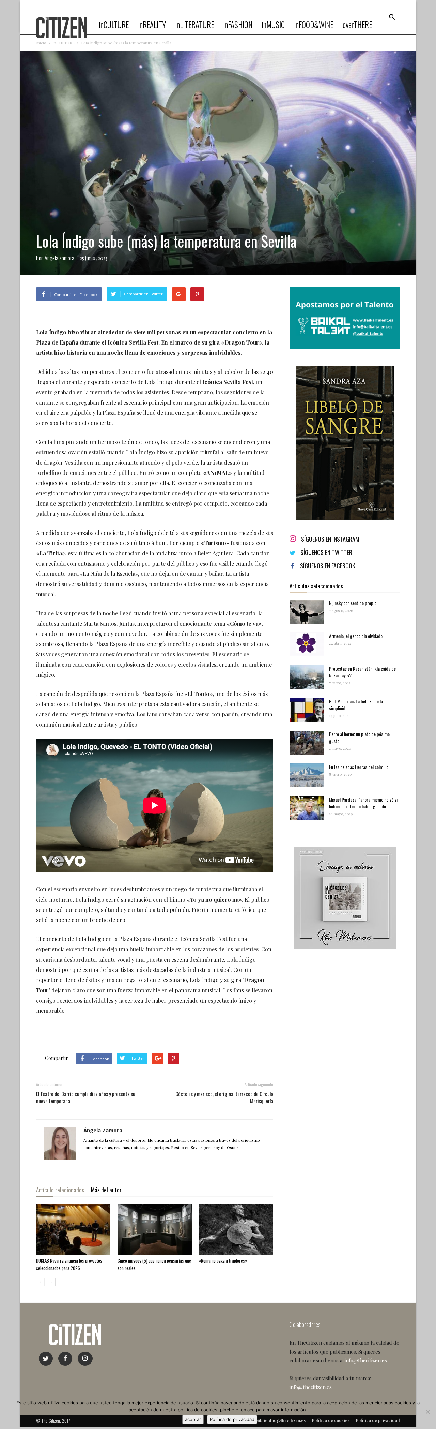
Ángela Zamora (59, 258)
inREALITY (152, 24)
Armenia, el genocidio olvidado (356, 635)
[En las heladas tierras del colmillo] (307, 775)
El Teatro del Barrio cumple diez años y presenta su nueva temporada (85, 1097)
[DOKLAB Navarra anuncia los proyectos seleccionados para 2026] (73, 1229)
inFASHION (237, 24)
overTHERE (357, 24)
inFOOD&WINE (313, 24)
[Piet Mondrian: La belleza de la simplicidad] (307, 710)
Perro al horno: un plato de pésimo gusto (359, 737)
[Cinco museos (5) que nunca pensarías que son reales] (155, 1229)
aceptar (193, 1419)
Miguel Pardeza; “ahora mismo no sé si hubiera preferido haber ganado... (363, 803)
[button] (392, 17)
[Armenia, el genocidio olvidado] (307, 644)
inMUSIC (273, 24)
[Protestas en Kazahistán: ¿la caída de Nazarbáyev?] (307, 677)
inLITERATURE (194, 24)
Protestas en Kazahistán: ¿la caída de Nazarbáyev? (362, 672)
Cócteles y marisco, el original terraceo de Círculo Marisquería (224, 1097)
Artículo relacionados (60, 1189)
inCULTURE (114, 24)
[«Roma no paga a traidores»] (236, 1229)
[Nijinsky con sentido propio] (307, 612)
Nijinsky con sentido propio (352, 603)
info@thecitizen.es (366, 1360)
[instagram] (85, 1359)
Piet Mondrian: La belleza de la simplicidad (356, 705)
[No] (427, 1411)
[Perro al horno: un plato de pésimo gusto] (307, 743)
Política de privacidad (232, 1419)
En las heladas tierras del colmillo (358, 766)
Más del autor (106, 1189)
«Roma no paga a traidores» (223, 1260)
